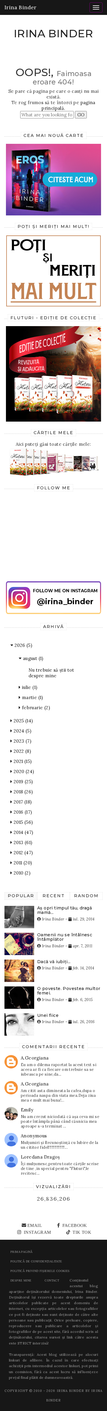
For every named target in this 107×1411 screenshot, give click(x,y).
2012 (22, 852)
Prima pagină (21, 1251)
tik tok (81, 1232)
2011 (22, 863)
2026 (22, 645)
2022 (21, 751)
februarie (35, 707)
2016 (22, 812)
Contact (52, 1280)
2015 (22, 822)
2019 (22, 781)
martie (32, 697)
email (34, 1225)
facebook (74, 1225)
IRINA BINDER (53, 33)
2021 (22, 761)
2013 (22, 842)
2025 (22, 721)
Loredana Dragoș (40, 1157)
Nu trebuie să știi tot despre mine (51, 672)
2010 (21, 873)
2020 (23, 771)
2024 (21, 731)
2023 (21, 741)
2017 (22, 802)
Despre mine (20, 1280)
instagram (37, 1232)
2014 (22, 832)
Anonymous (34, 1136)
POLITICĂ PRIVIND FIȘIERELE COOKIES (40, 1271)
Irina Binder (20, 7)
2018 (22, 792)
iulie (29, 687)
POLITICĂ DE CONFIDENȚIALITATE (36, 1261)
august (32, 658)
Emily (27, 1110)
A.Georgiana (34, 1058)
